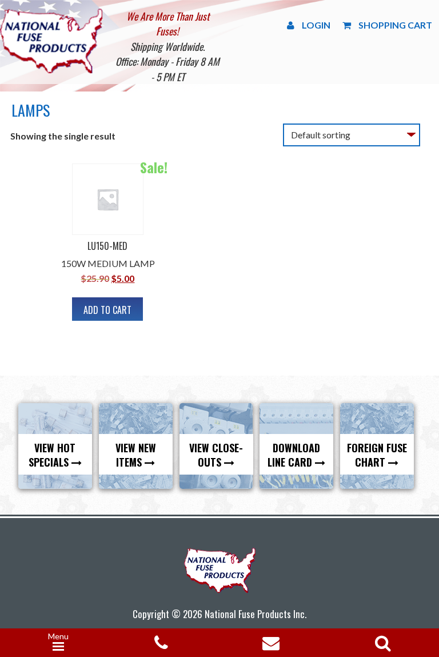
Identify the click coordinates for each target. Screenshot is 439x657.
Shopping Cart (395, 24)
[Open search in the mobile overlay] (380, 639)
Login (316, 24)
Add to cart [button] (107, 310)
